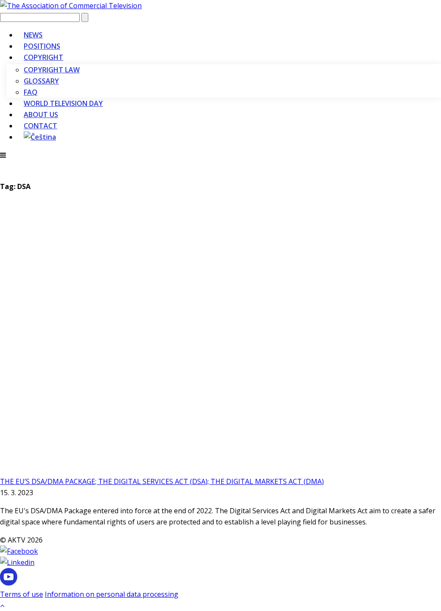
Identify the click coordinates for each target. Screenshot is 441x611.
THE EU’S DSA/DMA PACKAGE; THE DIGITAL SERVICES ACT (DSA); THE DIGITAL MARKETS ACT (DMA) (162, 481)
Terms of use (21, 594)
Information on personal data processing (111, 594)
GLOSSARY (41, 81)
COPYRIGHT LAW (52, 69)
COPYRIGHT (43, 57)
